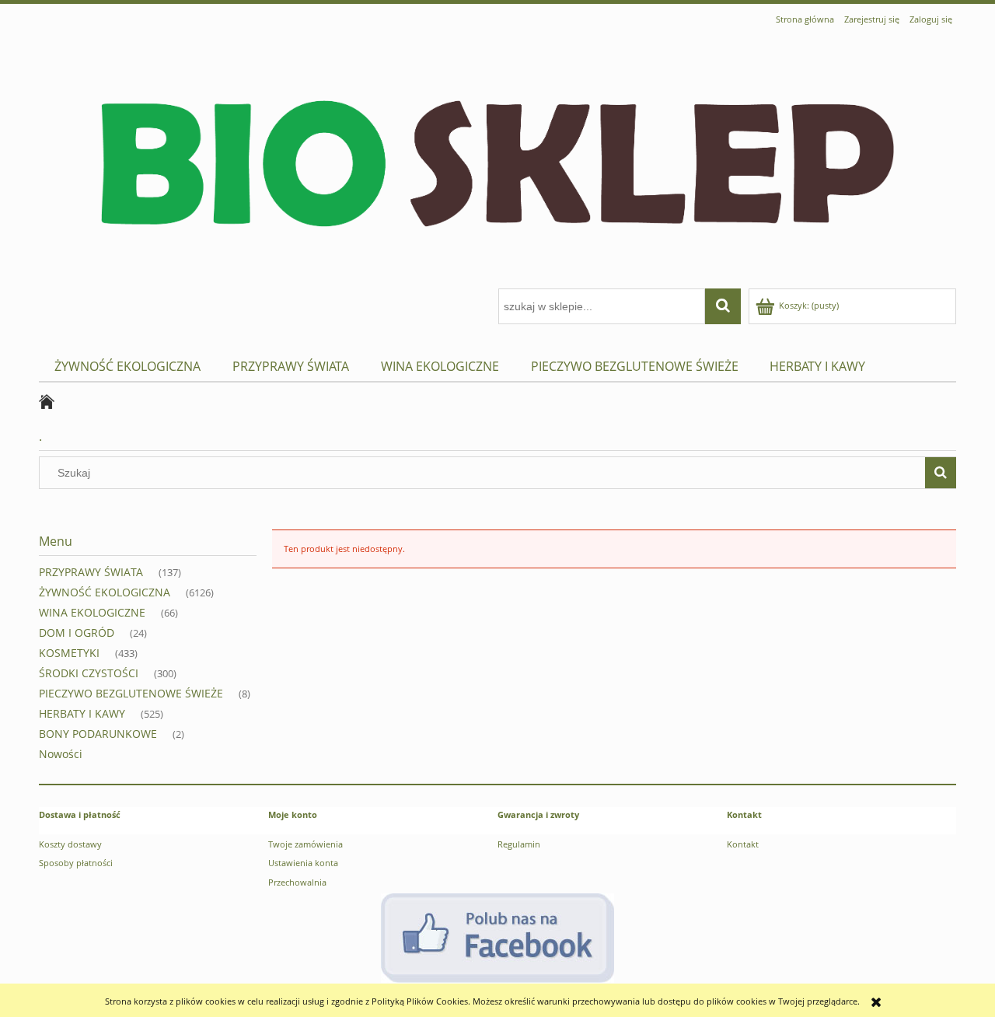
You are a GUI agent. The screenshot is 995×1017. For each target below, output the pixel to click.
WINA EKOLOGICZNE (92, 612)
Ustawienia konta (303, 862)
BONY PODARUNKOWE (98, 733)
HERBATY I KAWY (82, 713)
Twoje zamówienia (305, 844)
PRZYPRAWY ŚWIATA (91, 571)
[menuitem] (128, 367)
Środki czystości (88, 673)
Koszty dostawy (70, 844)
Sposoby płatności (76, 862)
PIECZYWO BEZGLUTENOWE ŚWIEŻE (131, 693)
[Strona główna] (497, 160)
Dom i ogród (76, 632)
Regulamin (519, 844)
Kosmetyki (69, 652)
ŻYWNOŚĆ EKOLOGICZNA (104, 592)
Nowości (60, 753)
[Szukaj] (940, 472)
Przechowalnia (297, 882)
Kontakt (743, 844)
